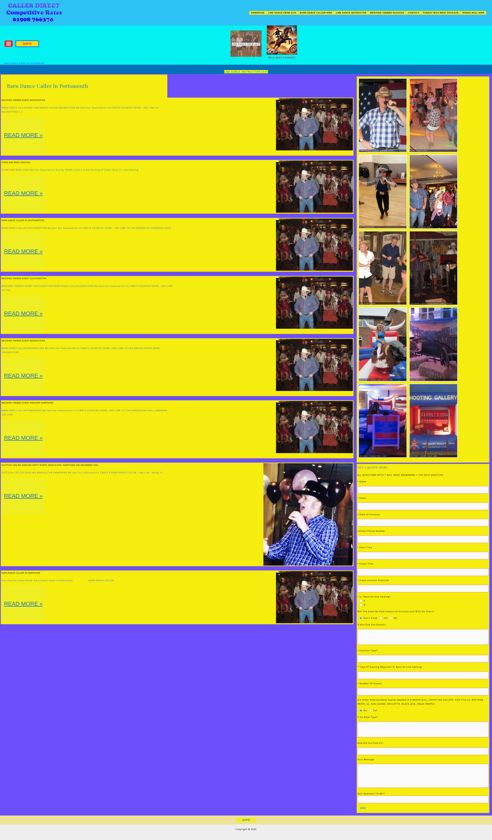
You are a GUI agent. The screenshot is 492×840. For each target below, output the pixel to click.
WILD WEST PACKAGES (282, 57)
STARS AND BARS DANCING (15, 162)
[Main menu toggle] (8, 43)
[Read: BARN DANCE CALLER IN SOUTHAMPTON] (314, 244)
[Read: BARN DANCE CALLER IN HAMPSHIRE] (314, 596)
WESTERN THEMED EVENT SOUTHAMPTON (23, 278)
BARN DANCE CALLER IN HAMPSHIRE (20, 573)
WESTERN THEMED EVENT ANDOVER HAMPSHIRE (27, 403)
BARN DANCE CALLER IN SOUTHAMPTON (22, 220)
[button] (27, 43)
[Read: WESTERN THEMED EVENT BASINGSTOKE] (314, 124)
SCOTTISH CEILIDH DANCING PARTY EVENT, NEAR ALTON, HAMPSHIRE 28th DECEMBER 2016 (49, 465)
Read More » (24, 142)
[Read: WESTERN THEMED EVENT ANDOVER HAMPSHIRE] (314, 426)
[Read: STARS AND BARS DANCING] (314, 186)
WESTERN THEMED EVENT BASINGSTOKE (23, 100)
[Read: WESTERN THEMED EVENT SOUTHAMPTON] (314, 302)
